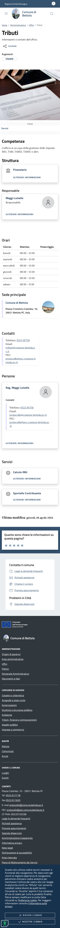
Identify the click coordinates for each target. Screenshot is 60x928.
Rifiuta (32, 915)
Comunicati (8, 751)
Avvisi (5, 756)
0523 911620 (13, 800)
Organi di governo (11, 654)
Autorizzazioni (9, 705)
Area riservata (9, 857)
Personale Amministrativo (15, 674)
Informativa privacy (12, 843)
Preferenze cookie (27, 900)
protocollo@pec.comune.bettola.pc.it (25, 810)
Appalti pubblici (10, 725)
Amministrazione (18, 25)
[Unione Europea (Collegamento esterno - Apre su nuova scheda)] (30, 625)
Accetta (32, 921)
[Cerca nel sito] (51, 13)
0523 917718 (23, 340)
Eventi (5, 778)
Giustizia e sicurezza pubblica (17, 710)
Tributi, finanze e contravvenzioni (19, 720)
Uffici (31, 25)
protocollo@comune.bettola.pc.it (28, 414)
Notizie (5, 746)
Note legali (7, 848)
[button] (16, 4)
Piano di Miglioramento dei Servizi (19, 862)
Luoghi (5, 773)
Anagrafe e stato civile (13, 700)
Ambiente (7, 715)
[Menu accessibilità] (4, 923)
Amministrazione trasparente (17, 838)
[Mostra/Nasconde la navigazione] (6, 13)
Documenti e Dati (11, 678)
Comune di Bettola (17, 303)
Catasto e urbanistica (13, 695)
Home (4, 25)
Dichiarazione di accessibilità (17, 852)
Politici (5, 669)
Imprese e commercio (13, 729)
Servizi (4, 128)
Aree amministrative (12, 659)
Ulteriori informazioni (27, 177)
